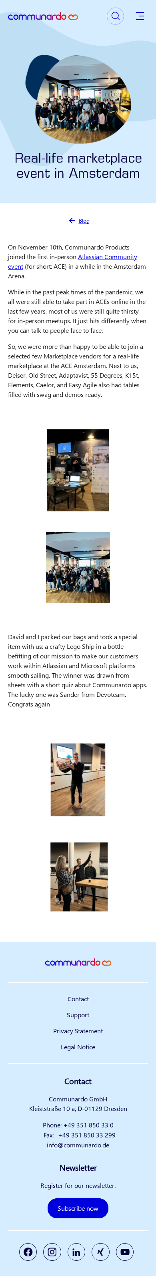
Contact (78, 998)
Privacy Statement (78, 1030)
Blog (84, 220)
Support (78, 1014)
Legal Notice (78, 1047)
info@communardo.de (78, 1145)
